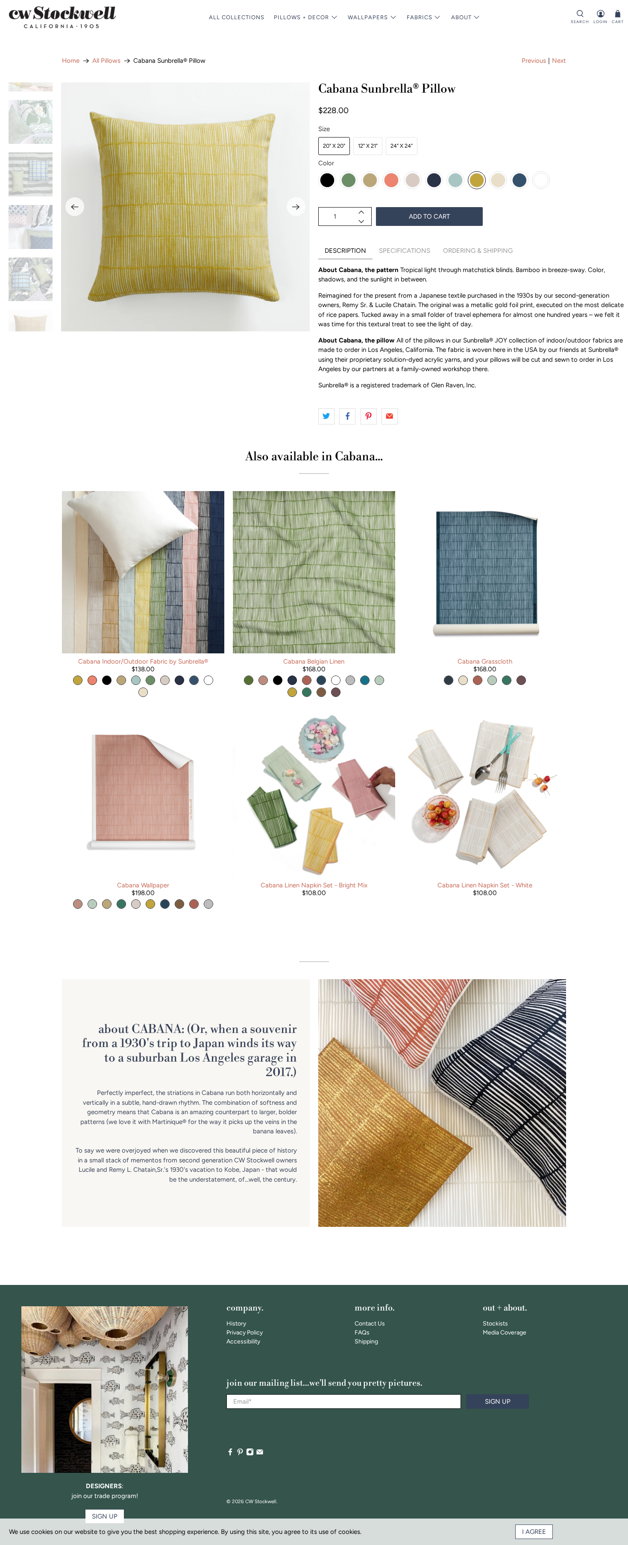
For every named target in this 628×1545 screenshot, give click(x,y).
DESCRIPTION (345, 251)
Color (326, 163)
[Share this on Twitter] (326, 416)
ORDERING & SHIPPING (478, 251)
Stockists (495, 1323)
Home (70, 61)
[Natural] (498, 180)
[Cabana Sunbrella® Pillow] (185, 206)
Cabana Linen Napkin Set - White (484, 885)
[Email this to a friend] (389, 416)
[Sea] (455, 180)
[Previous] (74, 206)
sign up (104, 1516)
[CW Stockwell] (62, 17)
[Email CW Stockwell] (260, 1453)
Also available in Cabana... (314, 456)
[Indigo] (434, 180)
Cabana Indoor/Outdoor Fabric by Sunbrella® (143, 661)
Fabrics (419, 17)
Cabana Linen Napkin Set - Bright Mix (314, 885)
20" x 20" (334, 146)
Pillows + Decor (301, 17)
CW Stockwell (260, 1501)
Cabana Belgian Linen (313, 661)
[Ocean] (519, 180)
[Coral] (391, 180)
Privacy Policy (244, 1332)
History (236, 1323)
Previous (534, 60)
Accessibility (243, 1341)
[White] (541, 180)
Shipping (366, 1341)
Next (559, 60)
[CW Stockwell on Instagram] (250, 1453)
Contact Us (370, 1323)
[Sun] (477, 180)
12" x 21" (368, 146)
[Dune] (413, 180)
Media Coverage (504, 1332)
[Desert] (370, 180)
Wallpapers (368, 17)
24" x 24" (401, 146)
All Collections (236, 17)
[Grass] (349, 180)
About (461, 17)
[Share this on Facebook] (347, 416)
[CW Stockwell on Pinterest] (240, 1453)
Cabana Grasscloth (485, 661)
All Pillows (106, 61)
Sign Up (498, 1401)
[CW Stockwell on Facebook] (230, 1453)
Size (324, 129)
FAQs (362, 1332)
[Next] (296, 206)
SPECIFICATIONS (404, 251)
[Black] (327, 180)
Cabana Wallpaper (143, 885)
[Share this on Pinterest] (369, 416)
